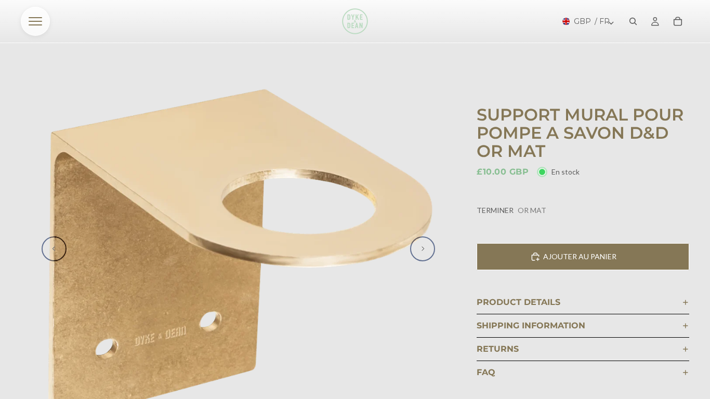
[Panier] (677, 21)
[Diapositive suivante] (422, 248)
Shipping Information (531, 325)
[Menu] (35, 21)
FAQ (486, 372)
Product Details (518, 302)
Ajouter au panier (579, 256)
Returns (498, 349)
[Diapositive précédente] (54, 248)
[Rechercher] (633, 21)
